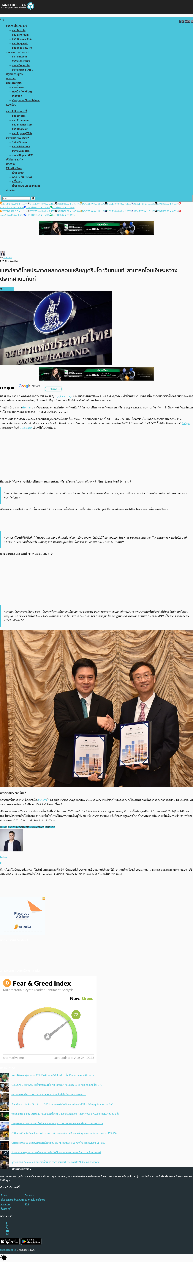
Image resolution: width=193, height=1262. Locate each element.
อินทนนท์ (39, 827)
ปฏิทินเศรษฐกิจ (14, 74)
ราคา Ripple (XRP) (22, 70)
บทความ (11, 78)
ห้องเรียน (11, 105)
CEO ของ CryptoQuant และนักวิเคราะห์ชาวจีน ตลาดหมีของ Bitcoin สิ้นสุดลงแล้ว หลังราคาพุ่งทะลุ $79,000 (64, 1133)
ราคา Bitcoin (19, 56)
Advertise (5, 1204)
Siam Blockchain (8, 1249)
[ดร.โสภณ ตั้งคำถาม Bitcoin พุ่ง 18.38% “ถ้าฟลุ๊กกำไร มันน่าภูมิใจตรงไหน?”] (4, 1097)
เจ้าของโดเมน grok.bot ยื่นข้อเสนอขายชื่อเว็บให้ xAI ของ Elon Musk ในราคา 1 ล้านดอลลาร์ (56, 1152)
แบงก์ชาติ (50, 827)
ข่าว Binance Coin (22, 39)
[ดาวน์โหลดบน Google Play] (31, 1241)
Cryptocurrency (63, 396)
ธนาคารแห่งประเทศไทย (21, 827)
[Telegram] (9, 388)
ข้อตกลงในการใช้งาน (35, 1200)
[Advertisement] (96, 454)
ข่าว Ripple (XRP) (22, 48)
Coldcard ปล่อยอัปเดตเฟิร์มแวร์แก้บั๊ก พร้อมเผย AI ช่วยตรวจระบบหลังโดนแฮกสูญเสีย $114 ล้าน (58, 1143)
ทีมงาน (4, 1195)
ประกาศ (27, 407)
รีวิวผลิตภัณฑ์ (14, 83)
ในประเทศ (7, 289)
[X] (5, 388)
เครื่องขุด (17, 96)
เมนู (2, 19)
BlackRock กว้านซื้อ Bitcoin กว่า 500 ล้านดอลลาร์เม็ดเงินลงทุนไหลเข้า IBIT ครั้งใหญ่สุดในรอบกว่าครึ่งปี (62, 1104)
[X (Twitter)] (7, 1228)
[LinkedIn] (7, 1225)
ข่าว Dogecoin (20, 43)
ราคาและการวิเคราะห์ (17, 52)
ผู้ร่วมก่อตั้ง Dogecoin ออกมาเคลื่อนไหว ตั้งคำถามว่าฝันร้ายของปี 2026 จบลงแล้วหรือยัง (55, 1162)
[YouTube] (12, 388)
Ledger (186, 423)
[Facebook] (2, 388)
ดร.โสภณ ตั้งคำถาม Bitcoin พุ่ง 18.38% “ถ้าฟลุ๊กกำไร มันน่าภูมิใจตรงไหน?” (48, 1095)
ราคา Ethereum (21, 61)
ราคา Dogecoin (21, 65)
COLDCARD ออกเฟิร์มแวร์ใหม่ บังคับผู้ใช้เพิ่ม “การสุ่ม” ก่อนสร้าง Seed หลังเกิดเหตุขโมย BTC (56, 1085)
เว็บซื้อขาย (18, 87)
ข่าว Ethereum (20, 35)
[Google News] (29, 388)
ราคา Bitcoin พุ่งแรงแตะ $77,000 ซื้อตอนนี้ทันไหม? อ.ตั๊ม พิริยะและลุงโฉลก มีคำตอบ (52, 1075)
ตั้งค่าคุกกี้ (5, 1209)
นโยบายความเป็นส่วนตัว (12, 1200)
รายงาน (42, 800)
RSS (27, 1204)
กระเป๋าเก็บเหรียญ (22, 91)
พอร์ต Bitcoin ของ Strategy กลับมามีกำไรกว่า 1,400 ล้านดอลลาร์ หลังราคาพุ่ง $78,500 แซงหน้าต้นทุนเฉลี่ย (65, 1114)
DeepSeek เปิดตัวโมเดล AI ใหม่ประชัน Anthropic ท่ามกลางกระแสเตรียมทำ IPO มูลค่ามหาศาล (57, 1123)
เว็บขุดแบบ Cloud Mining (26, 100)
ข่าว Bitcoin (18, 30)
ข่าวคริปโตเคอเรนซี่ (16, 26)
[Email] (7, 1234)
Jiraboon (7, 257)
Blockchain (26, 427)
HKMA (3, 827)
